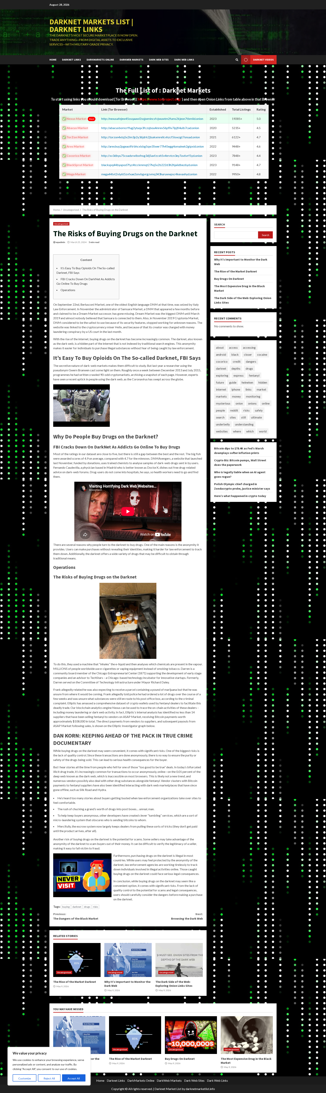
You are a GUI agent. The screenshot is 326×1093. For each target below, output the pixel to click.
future (220, 382)
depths (235, 368)
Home (52, 59)
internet (221, 389)
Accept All (74, 1078)
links (248, 389)
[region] (49, 1066)
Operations (68, 290)
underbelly (223, 424)
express (239, 375)
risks (95, 906)
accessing (249, 347)
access (233, 347)
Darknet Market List (168, 1089)
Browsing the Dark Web (187, 916)
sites (233, 417)
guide (232, 382)
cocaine (262, 354)
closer (248, 354)
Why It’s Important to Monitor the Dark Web (128, 960)
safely (259, 410)
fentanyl (254, 375)
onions (252, 403)
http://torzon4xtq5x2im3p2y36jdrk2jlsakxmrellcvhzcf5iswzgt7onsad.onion (150, 137)
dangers (251, 361)
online (266, 403)
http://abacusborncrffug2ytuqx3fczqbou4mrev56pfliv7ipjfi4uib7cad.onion (150, 128)
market (261, 389)
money (236, 396)
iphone (235, 389)
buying (66, 906)
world (263, 431)
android (221, 354)
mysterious (223, 403)
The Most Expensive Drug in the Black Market (247, 1035)
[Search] (237, 59)
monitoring (253, 396)
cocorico (222, 361)
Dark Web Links (184, 59)
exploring (222, 375)
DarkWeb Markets (131, 59)
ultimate (256, 417)
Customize (24, 1078)
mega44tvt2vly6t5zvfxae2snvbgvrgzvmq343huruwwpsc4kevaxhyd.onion (149, 174)
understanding (244, 424)
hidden (262, 382)
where (237, 431)
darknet (76, 906)
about (220, 347)
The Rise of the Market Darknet (77, 960)
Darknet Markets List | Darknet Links (91, 25)
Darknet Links (71, 59)
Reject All (49, 1078)
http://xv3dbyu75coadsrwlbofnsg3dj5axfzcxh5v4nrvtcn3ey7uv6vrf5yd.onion (151, 155)
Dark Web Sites (159, 59)
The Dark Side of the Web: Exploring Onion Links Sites (179, 960)
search (220, 417)
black (235, 354)
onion (239, 403)
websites (222, 431)
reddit (234, 410)
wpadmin (60, 242)
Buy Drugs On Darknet (229, 279)
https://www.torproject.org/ (160, 99)
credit (237, 361)
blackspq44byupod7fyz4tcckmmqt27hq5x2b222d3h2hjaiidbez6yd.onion (149, 165)
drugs (87, 906)
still (243, 417)
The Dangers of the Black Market (75, 916)
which (250, 431)
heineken (247, 382)
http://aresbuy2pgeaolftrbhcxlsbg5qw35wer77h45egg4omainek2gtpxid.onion (152, 146)
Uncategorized (61, 224)
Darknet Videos (263, 59)
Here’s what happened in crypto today (240, 496)
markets (221, 396)
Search (219, 224)
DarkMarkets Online (100, 59)
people (220, 410)
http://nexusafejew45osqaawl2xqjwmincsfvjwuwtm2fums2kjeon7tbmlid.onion (152, 118)
